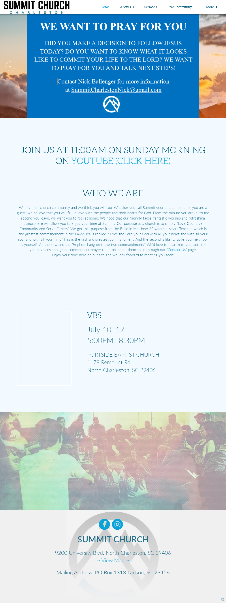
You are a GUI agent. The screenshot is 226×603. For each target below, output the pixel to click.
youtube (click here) (121, 161)
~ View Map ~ (113, 560)
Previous (10, 66)
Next (215, 66)
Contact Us (177, 250)
